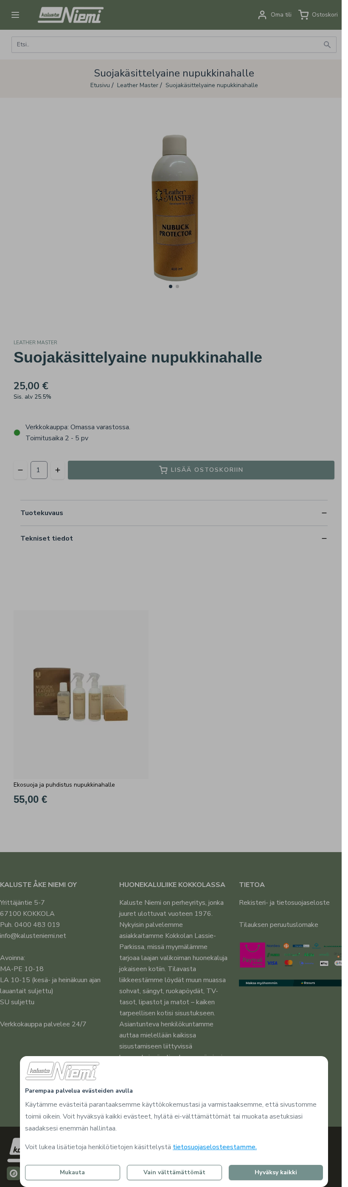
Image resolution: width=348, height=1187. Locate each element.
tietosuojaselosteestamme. (215, 1147)
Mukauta (72, 1172)
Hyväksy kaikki (276, 1172)
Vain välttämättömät (174, 1172)
